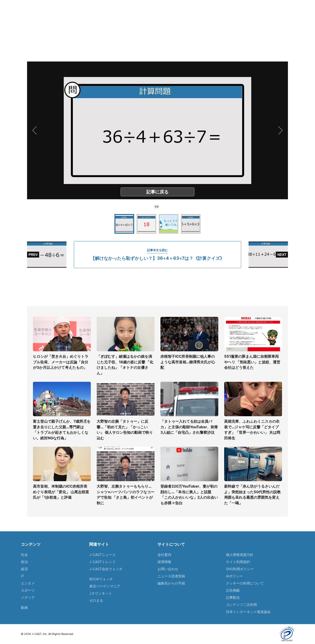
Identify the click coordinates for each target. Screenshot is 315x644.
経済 (24, 569)
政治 (24, 562)
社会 (24, 554)
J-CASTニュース (102, 554)
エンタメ (28, 583)
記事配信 (233, 597)
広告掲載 (233, 590)
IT (22, 576)
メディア (28, 597)
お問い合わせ (168, 569)
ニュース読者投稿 (171, 576)
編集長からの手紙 (171, 583)
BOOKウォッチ (101, 579)
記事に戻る (157, 191)
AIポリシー (234, 576)
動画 (24, 607)
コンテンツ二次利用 (241, 604)
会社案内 (164, 554)
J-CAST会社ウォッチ (106, 569)
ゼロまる (96, 600)
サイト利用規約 (238, 562)
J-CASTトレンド (102, 562)
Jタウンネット (100, 593)
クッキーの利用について (245, 583)
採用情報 (164, 562)
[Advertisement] (157, 287)
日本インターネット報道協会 (248, 612)
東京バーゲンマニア (104, 586)
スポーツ (28, 590)
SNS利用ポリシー (240, 569)
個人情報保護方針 (239, 554)
